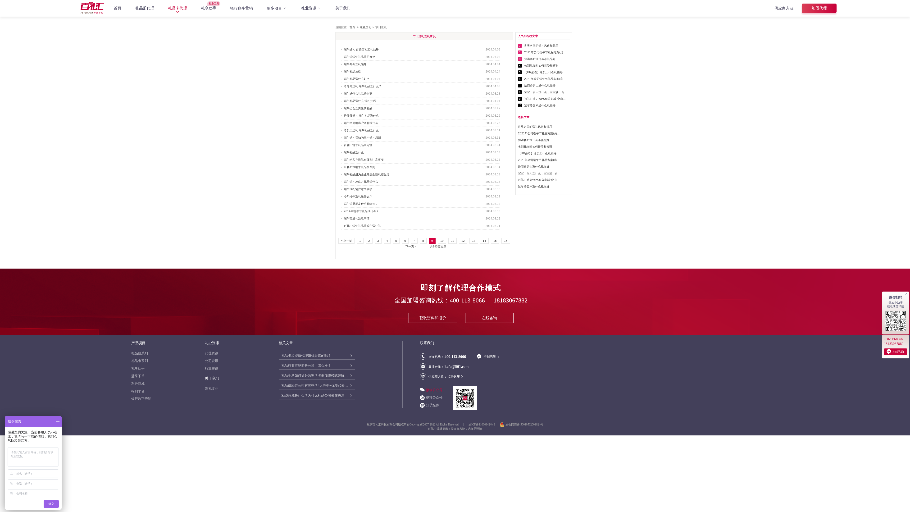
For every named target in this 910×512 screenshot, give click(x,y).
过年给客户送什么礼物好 (539, 105)
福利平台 (138, 391)
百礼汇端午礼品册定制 (358, 145)
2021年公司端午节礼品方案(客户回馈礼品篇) (545, 79)
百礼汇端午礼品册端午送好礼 (362, 226)
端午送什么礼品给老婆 (358, 93)
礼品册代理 (144, 8)
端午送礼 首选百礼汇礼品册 (361, 49)
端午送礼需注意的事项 (358, 189)
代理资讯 (211, 353)
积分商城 (138, 383)
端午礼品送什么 (354, 152)
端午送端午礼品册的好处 (359, 57)
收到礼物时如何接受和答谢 (541, 65)
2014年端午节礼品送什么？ (361, 211)
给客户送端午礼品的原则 (359, 167)
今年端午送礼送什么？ (358, 196)
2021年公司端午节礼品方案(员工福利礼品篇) (545, 52)
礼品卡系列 (139, 361)
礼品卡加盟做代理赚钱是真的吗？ (306, 355)
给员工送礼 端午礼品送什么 (361, 130)
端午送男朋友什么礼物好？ (361, 204)
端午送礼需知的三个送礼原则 (362, 137)
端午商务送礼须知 (355, 64)
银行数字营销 (241, 8)
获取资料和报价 (432, 318)
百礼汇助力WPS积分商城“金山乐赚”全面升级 (545, 99)
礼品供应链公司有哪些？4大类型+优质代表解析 (315, 385)
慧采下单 (138, 376)
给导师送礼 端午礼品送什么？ (363, 86)
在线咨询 (489, 318)
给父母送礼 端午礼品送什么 (361, 115)
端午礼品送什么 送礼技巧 (360, 101)
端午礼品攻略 (352, 71)
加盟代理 (819, 8)
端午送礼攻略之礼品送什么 (361, 181)
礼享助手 (208, 8)
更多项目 (274, 8)
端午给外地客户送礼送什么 (361, 123)
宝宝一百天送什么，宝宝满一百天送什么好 (545, 92)
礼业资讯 (308, 8)
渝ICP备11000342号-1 (482, 424)
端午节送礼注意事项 (356, 218)
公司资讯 (211, 361)
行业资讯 (211, 368)
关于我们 (342, 8)
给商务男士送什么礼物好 (539, 85)
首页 (117, 8)
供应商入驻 (783, 8)
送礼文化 (365, 27)
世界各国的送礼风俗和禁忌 (541, 45)
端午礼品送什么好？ (356, 79)
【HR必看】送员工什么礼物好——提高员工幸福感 (545, 72)
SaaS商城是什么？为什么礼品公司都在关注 (312, 395)
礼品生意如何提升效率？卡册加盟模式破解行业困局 (315, 375)
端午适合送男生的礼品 (358, 108)
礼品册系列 (139, 353)
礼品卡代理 (177, 8)
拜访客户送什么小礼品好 (539, 59)
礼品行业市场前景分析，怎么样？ (306, 365)
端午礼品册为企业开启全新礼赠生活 (366, 174)
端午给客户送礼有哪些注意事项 (364, 159)
